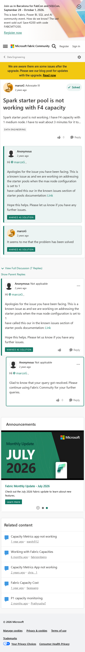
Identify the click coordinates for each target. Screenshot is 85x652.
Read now (49, 75)
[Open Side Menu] (5, 46)
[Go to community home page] (30, 46)
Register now (13, 32)
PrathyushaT (38, 603)
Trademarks (10, 638)
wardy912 (33, 541)
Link (50, 195)
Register (64, 46)
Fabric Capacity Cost (25, 583)
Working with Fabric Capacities (32, 552)
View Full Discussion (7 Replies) (23, 268)
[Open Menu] (79, 57)
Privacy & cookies (36, 630)
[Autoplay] (38, 508)
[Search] (54, 46)
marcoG (20, 85)
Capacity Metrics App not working (34, 567)
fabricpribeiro (39, 557)
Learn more (13, 501)
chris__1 (32, 572)
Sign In (76, 46)
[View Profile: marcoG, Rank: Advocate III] (8, 87)
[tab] (43, 508)
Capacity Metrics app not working (34, 536)
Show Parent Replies (13, 274)
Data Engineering (16, 57)
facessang (32, 588)
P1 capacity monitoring (26, 598)
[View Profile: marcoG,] (11, 233)
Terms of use (58, 630)
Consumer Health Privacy (54, 643)
